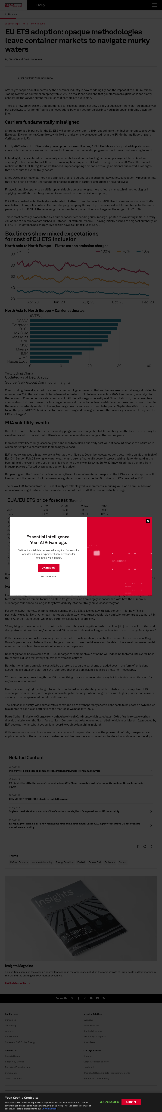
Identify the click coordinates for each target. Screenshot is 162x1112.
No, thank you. (48, 576)
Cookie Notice (49, 1108)
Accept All (131, 1101)
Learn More (48, 567)
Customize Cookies (109, 1101)
